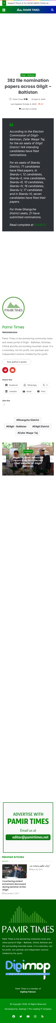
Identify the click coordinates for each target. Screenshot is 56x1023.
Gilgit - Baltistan (28, 75)
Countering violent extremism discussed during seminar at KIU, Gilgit (14, 885)
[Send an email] (26, 99)
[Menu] (3, 10)
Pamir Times (18, 99)
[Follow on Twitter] (25, 99)
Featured (28, 451)
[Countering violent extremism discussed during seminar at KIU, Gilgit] (14, 871)
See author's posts (17, 361)
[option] (28, 459)
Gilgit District (41, 426)
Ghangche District (28, 419)
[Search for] (52, 10)
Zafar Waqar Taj (28, 432)
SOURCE (40, 225)
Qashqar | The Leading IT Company (35, 1009)
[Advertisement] (28, 43)
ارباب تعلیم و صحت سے (39, 865)
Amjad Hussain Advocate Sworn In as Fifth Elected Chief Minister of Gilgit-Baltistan (28, 462)
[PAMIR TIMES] (28, 9)
